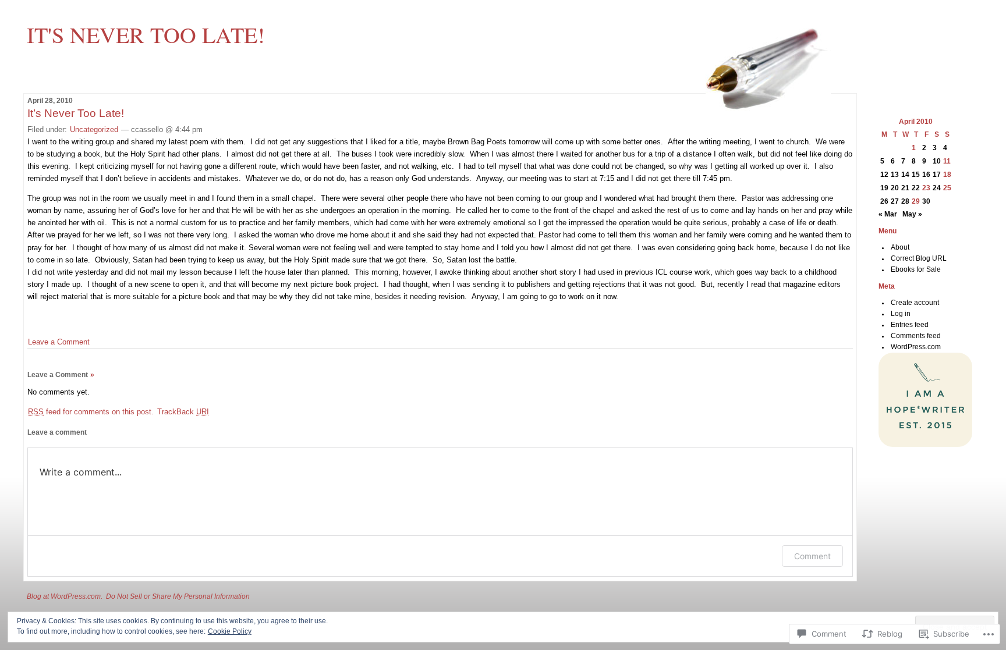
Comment (812, 556)
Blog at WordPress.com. (64, 596)
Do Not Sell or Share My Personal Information (178, 596)
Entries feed (910, 324)
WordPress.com (916, 346)
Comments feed (916, 335)
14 (905, 174)
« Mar (888, 214)
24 (937, 187)
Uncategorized (94, 129)
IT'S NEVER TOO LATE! (146, 34)
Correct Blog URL (919, 258)
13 (895, 174)
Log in (901, 313)
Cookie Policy (230, 631)
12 (884, 174)
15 (916, 174)
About (900, 247)
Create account (915, 302)
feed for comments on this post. (91, 411)
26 (884, 201)
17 (937, 174)
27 (895, 201)
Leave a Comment (59, 342)
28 (905, 201)
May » (912, 214)
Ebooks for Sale (916, 269)
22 (916, 187)
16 (926, 174)
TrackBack (183, 411)
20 (895, 187)
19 (884, 187)
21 (905, 187)
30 (926, 201)
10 (937, 161)
